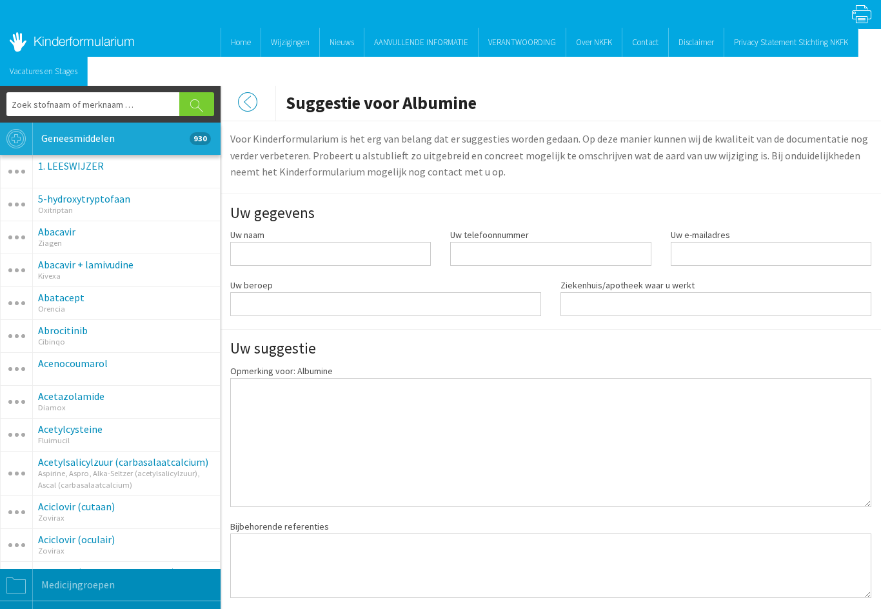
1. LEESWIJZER (71, 165)
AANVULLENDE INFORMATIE (421, 42)
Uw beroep (251, 285)
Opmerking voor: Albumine (281, 371)
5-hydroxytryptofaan (84, 198)
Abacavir (56, 231)
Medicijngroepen (77, 584)
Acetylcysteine (70, 429)
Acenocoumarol (73, 363)
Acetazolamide (71, 396)
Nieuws (342, 42)
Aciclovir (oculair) (76, 539)
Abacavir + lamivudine (86, 264)
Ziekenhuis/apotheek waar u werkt (627, 285)
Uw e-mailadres (700, 235)
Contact (645, 42)
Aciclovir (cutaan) (76, 506)
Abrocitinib (63, 330)
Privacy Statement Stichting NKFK (791, 42)
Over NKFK (594, 42)
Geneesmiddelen (123, 138)
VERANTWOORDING (522, 42)
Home (241, 42)
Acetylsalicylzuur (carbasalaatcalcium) (123, 461)
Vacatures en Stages (43, 71)
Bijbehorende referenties (279, 526)
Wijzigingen (290, 42)
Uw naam (247, 235)
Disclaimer (696, 42)
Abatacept (61, 297)
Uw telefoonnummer (489, 235)
